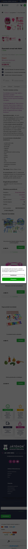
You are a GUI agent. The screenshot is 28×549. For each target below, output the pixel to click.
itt (17, 271)
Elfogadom (13, 279)
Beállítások (13, 275)
